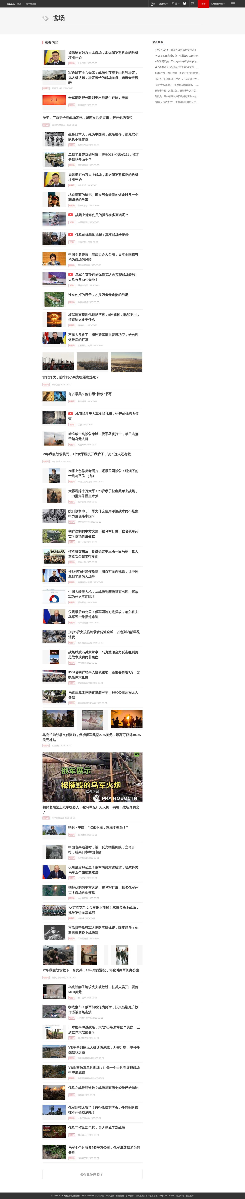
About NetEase (87, 1196)
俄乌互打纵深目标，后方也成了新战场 (96, 1127)
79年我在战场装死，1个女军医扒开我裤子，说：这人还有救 (86, 454)
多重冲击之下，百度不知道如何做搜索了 (176, 50)
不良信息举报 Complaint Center (160, 1196)
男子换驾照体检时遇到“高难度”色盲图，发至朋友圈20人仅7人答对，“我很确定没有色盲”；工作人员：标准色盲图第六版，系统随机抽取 (178, 67)
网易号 (72, 63)
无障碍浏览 (31, 3)
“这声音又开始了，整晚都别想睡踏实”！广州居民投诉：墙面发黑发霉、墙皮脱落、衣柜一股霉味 (178, 85)
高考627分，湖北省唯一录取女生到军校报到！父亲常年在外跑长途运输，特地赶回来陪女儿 (178, 73)
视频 (72, 222)
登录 (204, 3)
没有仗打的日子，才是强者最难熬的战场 (98, 295)
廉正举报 (180, 1196)
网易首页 (11, 3)
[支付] (185, 3)
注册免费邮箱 (217, 3)
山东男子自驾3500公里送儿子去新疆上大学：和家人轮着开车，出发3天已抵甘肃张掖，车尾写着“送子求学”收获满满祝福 (178, 79)
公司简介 (100, 1196)
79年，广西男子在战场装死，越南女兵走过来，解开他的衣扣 (87, 117)
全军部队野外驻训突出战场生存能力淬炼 (98, 98)
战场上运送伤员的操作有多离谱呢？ (102, 215)
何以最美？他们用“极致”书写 (90, 394)
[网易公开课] (163, 3)
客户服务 (130, 1196)
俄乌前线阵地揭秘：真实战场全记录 (102, 235)
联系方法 (110, 1196)
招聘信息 (120, 1196)
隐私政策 (140, 1196)
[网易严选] (175, 3)
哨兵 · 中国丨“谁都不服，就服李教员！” (98, 827)
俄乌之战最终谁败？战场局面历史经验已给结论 (103, 1087)
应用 (19, 3)
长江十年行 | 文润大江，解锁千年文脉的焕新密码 (178, 90)
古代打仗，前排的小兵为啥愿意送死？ (70, 377)
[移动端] (152, 3)
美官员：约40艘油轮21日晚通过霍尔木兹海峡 (178, 96)
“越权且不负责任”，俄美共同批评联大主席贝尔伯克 (178, 102)
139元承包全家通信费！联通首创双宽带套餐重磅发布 (178, 55)
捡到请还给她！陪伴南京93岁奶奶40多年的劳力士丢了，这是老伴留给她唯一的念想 (178, 61)
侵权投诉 (190, 1196)
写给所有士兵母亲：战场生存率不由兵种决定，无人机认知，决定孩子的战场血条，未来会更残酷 (103, 77)
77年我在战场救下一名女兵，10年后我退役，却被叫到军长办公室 (90, 970)
